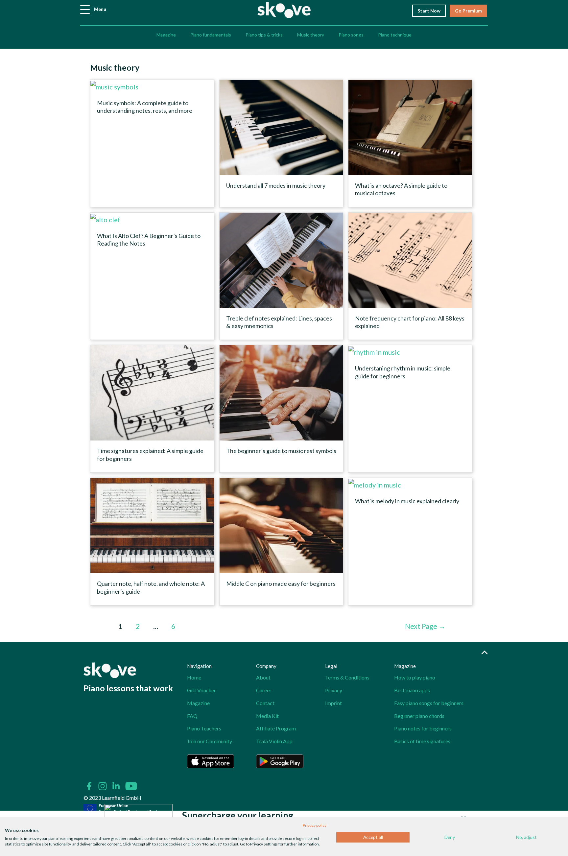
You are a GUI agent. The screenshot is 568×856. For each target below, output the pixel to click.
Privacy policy (314, 825)
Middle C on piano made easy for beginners (281, 583)
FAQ (192, 716)
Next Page (425, 626)
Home (194, 677)
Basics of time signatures (422, 741)
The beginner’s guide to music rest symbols (281, 450)
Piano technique (395, 34)
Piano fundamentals (210, 34)
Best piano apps (412, 690)
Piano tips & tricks (264, 34)
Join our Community (209, 741)
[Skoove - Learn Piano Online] (284, 9)
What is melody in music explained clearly (407, 501)
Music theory (310, 34)
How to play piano (414, 677)
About (263, 677)
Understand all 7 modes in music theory (275, 185)
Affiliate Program (276, 728)
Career (264, 690)
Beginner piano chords (419, 716)
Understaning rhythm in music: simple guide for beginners (402, 372)
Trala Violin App (274, 741)
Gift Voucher (201, 690)
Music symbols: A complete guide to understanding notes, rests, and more (144, 106)
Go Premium (468, 10)
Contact (265, 703)
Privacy (333, 690)
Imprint (333, 703)
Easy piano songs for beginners (428, 703)
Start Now (428, 10)
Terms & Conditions (347, 677)
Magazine (166, 34)
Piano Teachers (204, 728)
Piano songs (351, 34)
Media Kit (267, 716)
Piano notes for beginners (423, 728)
